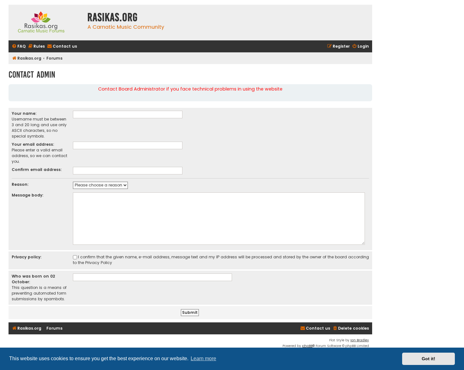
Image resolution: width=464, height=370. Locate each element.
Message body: (28, 195)
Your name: (24, 113)
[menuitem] (19, 46)
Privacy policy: (27, 257)
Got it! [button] (428, 358)
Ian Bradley (359, 340)
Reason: (20, 184)
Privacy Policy (98, 262)
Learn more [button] (203, 358)
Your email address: (33, 144)
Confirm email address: (37, 169)
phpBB (307, 346)
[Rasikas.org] (46, 22)
